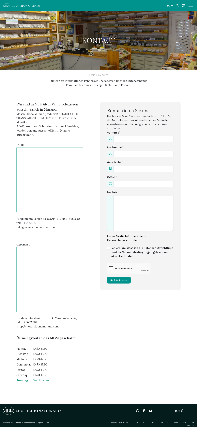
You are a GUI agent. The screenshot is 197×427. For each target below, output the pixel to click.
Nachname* (115, 147)
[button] (170, 5)
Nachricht (114, 192)
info (178, 410)
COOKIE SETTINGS (157, 423)
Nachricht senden (118, 280)
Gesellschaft (115, 162)
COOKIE (144, 423)
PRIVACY (134, 423)
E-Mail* (112, 177)
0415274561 (29, 322)
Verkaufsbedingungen (118, 423)
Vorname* (113, 132)
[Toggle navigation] (191, 5)
